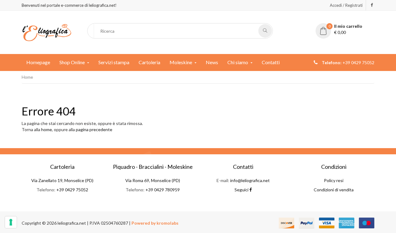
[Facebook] (372, 4)
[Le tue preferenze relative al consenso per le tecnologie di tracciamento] (11, 222)
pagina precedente (94, 129)
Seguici (242, 189)
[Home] (47, 32)
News (212, 62)
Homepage (38, 62)
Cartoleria (149, 62)
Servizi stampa (113, 62)
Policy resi (333, 180)
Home (27, 77)
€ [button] (346, 29)
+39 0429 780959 (162, 189)
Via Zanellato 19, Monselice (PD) (62, 180)
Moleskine (181, 62)
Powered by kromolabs (155, 223)
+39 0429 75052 (72, 189)
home (46, 129)
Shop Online (72, 62)
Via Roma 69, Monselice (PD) (152, 180)
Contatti (271, 62)
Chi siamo (237, 62)
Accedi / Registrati (346, 5)
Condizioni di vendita (334, 189)
